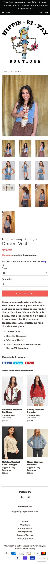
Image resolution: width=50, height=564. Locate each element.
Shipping (7, 255)
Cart (45, 13)
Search (25, 522)
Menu (8, 13)
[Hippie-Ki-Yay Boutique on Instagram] (28, 498)
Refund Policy (25, 528)
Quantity (7, 279)
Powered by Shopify (25, 549)
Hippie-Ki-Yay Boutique (34, 546)
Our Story (25, 525)
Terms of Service (25, 535)
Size (4, 268)
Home (4, 72)
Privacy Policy (25, 532)
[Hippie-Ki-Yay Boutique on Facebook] (22, 498)
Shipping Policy (25, 538)
